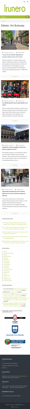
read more (15, 76)
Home (3, 21)
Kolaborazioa (6, 276)
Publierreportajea (7, 280)
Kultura (5, 277)
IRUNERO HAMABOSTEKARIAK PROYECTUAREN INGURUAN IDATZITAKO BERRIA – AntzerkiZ (14, 303)
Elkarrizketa (6, 263)
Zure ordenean (13, 292)
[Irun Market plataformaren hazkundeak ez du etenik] (15, 89)
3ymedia (17, 407)
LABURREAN (7, 279)
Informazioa (6, 267)
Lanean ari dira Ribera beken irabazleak (18, 300)
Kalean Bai (6, 272)
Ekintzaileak (6, 261)
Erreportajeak (6, 264)
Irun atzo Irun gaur (7, 269)
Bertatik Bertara (7, 256)
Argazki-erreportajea (8, 253)
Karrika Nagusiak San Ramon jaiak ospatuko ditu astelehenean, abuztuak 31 (15, 232)
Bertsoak (5, 258)
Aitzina (5, 251)
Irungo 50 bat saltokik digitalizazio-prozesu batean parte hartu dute (12, 56)
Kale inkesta (6, 271)
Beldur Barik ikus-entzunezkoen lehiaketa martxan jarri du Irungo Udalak (15, 289)
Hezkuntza (6, 266)
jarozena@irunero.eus (22, 376)
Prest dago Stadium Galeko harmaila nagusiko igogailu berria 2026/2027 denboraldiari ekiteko (15, 223)
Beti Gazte (6, 259)
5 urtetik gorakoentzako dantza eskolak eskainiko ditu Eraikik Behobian (15, 237)
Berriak (5, 255)
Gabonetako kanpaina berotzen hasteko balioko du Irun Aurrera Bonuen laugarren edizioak (13, 193)
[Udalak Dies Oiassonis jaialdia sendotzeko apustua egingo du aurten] (15, 133)
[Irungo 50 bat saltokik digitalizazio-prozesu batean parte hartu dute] (15, 40)
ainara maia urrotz (7, 293)
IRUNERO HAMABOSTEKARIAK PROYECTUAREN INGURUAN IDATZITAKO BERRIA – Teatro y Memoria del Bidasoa (16, 298)
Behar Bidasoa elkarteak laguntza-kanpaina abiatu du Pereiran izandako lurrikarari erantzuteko (16, 242)
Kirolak (5, 274)
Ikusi (3, 395)
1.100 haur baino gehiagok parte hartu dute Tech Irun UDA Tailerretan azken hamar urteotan (15, 228)
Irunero (3, 17)
